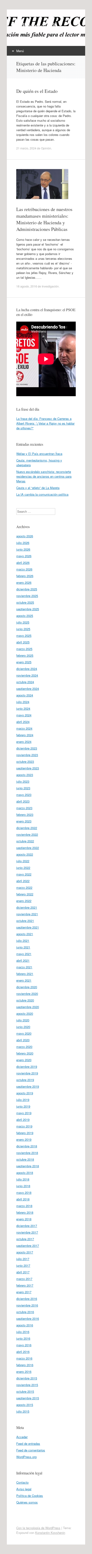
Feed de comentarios (30, 1450)
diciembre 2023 (26, 748)
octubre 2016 (25, 1312)
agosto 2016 (24, 1325)
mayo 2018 (23, 1192)
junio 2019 (23, 1106)
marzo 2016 (24, 1358)
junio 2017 (23, 1265)
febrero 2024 (24, 735)
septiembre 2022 (27, 847)
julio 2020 (22, 1020)
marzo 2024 (24, 728)
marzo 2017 (24, 1278)
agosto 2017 (24, 1252)
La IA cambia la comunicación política (42, 494)
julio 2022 (22, 861)
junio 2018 (23, 1186)
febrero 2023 (24, 814)
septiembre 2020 (27, 1007)
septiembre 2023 (27, 768)
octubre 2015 (25, 1391)
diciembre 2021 (26, 907)
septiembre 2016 (27, 1318)
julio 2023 (22, 781)
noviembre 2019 (27, 1073)
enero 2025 (23, 662)
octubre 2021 (25, 920)
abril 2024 (22, 721)
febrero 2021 (24, 973)
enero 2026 (23, 582)
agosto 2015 (24, 1404)
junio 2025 (23, 629)
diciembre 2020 (26, 987)
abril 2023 (22, 801)
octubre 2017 (25, 1239)
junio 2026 (23, 549)
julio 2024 (22, 702)
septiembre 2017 (27, 1245)
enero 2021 (23, 980)
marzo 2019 (24, 1126)
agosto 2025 (24, 615)
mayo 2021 (23, 954)
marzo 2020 (24, 1046)
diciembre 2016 (26, 1298)
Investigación (50, 286)
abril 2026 (22, 562)
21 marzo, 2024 (26, 148)
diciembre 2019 (26, 1066)
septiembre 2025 (27, 609)
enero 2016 (23, 1371)
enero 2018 (23, 1219)
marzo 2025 (24, 649)
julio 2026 (22, 542)
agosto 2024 (24, 695)
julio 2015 (22, 1411)
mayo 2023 (23, 794)
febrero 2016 (24, 1365)
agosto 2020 (24, 1013)
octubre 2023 (25, 761)
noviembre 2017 (27, 1232)
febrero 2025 (24, 655)
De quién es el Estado (37, 91)
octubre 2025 (25, 602)
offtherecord (35, 25)
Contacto (22, 1482)
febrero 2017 (24, 1285)
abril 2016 (22, 1351)
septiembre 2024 (27, 688)
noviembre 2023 (27, 755)
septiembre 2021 (27, 927)
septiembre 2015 (27, 1398)
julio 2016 (22, 1331)
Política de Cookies (29, 1495)
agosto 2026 (24, 536)
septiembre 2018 (27, 1166)
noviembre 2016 (27, 1305)
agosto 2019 (24, 1093)
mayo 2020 (23, 1033)
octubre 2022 (25, 841)
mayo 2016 (23, 1345)
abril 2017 (22, 1272)
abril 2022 (22, 881)
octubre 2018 (25, 1159)
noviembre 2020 (27, 993)
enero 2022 (23, 900)
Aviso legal (23, 1489)
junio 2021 (23, 947)
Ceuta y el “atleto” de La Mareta (37, 487)
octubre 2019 (25, 1080)
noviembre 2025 (27, 595)
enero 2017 (23, 1292)
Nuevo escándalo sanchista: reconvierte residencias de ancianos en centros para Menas (43, 476)
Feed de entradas (28, 1443)
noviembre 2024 (27, 675)
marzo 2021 (24, 967)
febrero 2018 (24, 1212)
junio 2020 (23, 1026)
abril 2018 (22, 1199)
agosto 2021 (24, 934)
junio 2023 (23, 788)
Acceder (22, 1437)
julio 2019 (22, 1099)
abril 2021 (22, 960)
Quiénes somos (27, 1502)
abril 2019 (22, 1119)
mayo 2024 (23, 715)
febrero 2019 (24, 1133)
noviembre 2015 (27, 1385)
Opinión (46, 148)
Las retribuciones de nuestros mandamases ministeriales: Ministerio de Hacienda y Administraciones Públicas (44, 219)
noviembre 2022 (27, 834)
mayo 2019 (23, 1113)
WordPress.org (26, 1457)
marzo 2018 (24, 1206)
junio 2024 (23, 708)
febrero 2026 (24, 576)
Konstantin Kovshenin (50, 1532)
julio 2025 (22, 622)
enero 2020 (23, 1060)
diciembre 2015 (26, 1378)
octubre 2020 (25, 1000)
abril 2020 (22, 1040)
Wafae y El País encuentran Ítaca (39, 453)
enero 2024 (23, 741)
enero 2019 (23, 1139)
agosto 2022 (24, 854)
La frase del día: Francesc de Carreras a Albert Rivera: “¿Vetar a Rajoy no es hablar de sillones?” (45, 423)
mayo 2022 (23, 874)
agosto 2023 (24, 775)
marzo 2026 (24, 569)
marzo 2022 (24, 887)
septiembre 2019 (27, 1086)
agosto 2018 (24, 1172)
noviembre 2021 (27, 914)
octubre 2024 (25, 682)
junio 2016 (23, 1338)
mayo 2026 (23, 556)
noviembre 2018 (27, 1152)
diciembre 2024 (26, 668)
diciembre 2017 (26, 1225)
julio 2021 (22, 940)
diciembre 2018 (26, 1146)
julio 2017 (22, 1259)
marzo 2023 (24, 808)
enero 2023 (23, 821)
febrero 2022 (24, 894)
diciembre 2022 (26, 828)
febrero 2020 (24, 1053)
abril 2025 (22, 642)
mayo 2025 (23, 635)
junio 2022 (23, 867)
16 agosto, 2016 (26, 286)
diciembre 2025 (26, 589)
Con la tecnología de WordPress (38, 1528)
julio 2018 (22, 1179)
